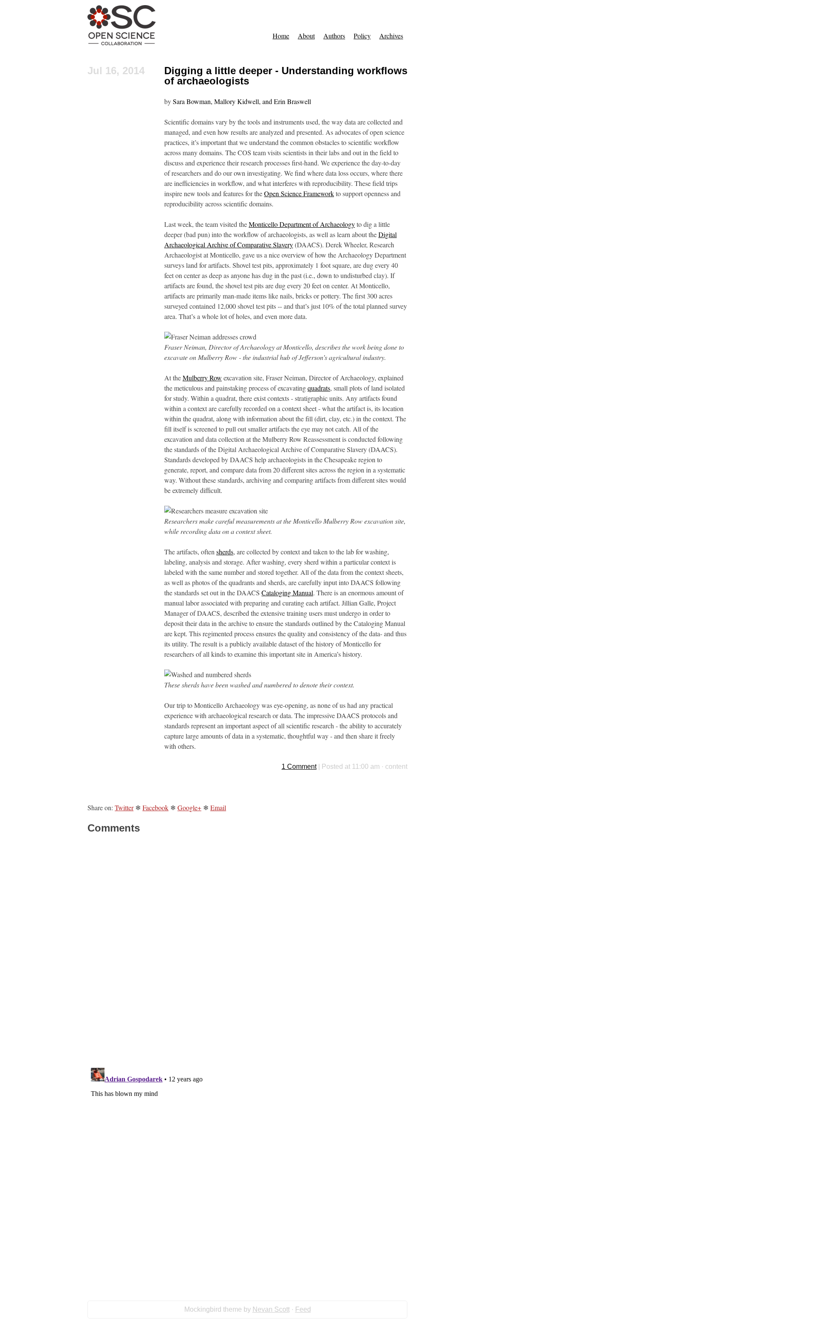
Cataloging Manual (287, 592)
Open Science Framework (299, 193)
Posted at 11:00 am (351, 766)
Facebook (155, 807)
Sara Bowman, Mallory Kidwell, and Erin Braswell (242, 101)
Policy (362, 35)
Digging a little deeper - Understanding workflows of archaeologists (285, 76)
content (396, 766)
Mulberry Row (202, 377)
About (306, 35)
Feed (303, 1309)
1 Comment (299, 766)
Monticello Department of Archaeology (302, 224)
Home (281, 35)
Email (218, 807)
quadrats (319, 387)
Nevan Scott (271, 1309)
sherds (224, 551)
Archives (391, 35)
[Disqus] (247, 950)
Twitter (124, 807)
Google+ (189, 807)
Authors (334, 35)
